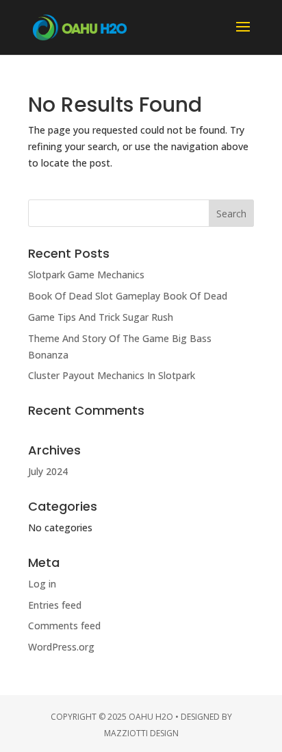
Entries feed (54, 604)
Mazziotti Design (141, 733)
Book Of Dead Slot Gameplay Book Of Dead (127, 295)
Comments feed (64, 625)
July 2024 (48, 471)
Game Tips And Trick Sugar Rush (100, 317)
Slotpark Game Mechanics (86, 274)
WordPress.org (61, 646)
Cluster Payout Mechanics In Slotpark (111, 375)
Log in (42, 583)
